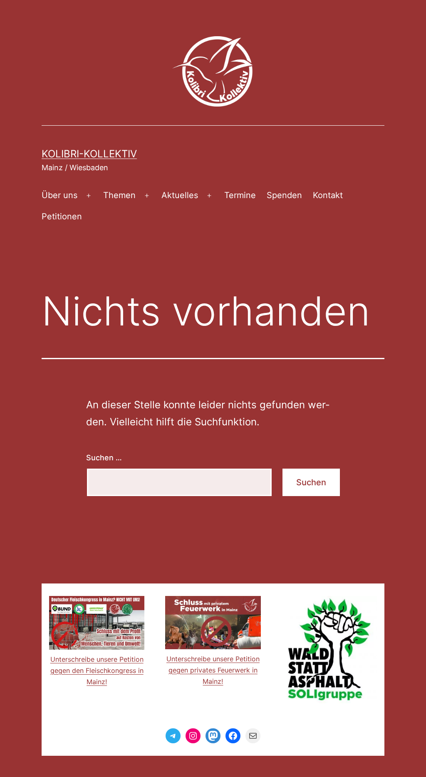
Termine (240, 195)
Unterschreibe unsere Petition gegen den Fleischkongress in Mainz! (97, 670)
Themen (119, 195)
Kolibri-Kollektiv (89, 154)
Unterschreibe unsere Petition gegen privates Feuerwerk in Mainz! (213, 670)
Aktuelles (179, 195)
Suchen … (104, 457)
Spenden (284, 195)
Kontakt (328, 195)
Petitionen (62, 216)
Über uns (59, 195)
